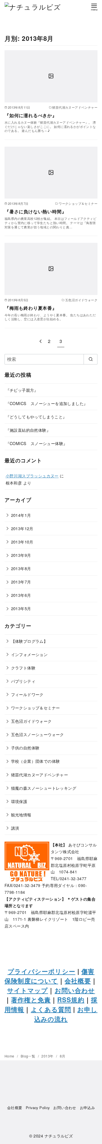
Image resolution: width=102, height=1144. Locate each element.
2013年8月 (21, 568)
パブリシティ (23, 681)
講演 (15, 828)
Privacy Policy (38, 1107)
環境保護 (19, 801)
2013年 (47, 1056)
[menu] (94, 6)
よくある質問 (51, 1009)
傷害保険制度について (49, 976)
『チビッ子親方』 (22, 390)
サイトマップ (27, 990)
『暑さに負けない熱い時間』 (35, 211)
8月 (62, 1056)
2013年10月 (22, 542)
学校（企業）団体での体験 (35, 761)
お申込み (87, 1107)
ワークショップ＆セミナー (35, 708)
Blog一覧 (28, 1056)
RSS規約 (70, 999)
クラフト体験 (23, 668)
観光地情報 (21, 815)
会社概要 (78, 980)
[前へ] (40, 341)
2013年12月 (22, 528)
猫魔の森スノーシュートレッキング (43, 788)
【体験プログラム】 (29, 641)
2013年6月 (21, 595)
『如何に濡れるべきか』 (31, 115)
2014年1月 (21, 515)
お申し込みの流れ (65, 1014)
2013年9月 (21, 555)
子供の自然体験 (25, 748)
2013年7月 (21, 582)
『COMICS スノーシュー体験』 (36, 443)
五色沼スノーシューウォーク (37, 734)
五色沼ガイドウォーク (31, 721)
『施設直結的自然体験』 (28, 430)
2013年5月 (21, 608)
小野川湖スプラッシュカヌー (32, 476)
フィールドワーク (27, 694)
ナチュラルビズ (58, 1136)
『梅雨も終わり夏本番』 (31, 308)
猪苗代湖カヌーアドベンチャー (39, 775)
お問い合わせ (75, 990)
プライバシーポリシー (41, 971)
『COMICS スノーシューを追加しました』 (47, 403)
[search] (90, 359)
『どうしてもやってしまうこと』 (36, 417)
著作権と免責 (31, 999)
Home (10, 1056)
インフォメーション (29, 654)
